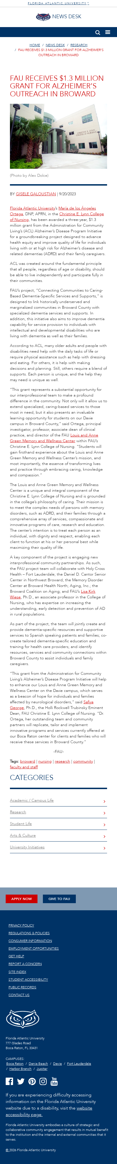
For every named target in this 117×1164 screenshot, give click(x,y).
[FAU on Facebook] (9, 1082)
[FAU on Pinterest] (32, 1082)
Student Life (21, 823)
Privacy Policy (21, 925)
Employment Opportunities (34, 948)
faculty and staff (24, 767)
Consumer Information (30, 940)
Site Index (17, 972)
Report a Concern (25, 964)
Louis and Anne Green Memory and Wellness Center (54, 438)
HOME (35, 45)
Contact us (19, 995)
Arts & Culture (23, 835)
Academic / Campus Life (32, 800)
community (83, 761)
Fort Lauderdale (79, 1063)
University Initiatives (27, 847)
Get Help (16, 956)
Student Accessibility (28, 979)
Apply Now (21, 899)
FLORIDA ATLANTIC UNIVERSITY (58, 3)
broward (27, 761)
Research (18, 812)
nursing (45, 761)
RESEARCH (78, 45)
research (62, 761)
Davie (57, 1063)
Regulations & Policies (29, 933)
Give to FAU (59, 899)
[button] (98, 31)
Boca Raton (15, 1063)
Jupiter (42, 1069)
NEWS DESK (55, 45)
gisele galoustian (36, 194)
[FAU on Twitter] (21, 1082)
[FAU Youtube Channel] (54, 1082)
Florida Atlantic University (32, 208)
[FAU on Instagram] (43, 1082)
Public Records (22, 987)
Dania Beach (38, 1063)
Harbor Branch (20, 1069)
